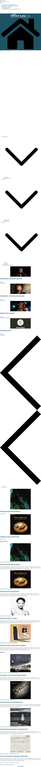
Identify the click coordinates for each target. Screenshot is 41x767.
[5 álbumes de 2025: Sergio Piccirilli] (20, 579)
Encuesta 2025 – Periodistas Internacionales (10, 5)
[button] (21, 176)
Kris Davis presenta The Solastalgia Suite (11, 702)
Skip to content (3, 0)
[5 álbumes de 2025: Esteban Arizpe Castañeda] (20, 633)
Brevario (3, 222)
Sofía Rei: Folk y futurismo (7, 6)
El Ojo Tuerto (6, 221)
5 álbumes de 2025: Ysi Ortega (8, 618)
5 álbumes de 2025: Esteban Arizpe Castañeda (12, 645)
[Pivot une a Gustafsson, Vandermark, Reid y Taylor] (20, 744)
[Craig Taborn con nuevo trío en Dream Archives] (20, 663)
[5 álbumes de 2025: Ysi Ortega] (20, 606)
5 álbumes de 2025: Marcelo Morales (10, 511)
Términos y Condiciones (9, 764)
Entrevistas (6, 177)
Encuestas (6, 263)
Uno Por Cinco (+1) (7, 178)
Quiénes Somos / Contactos (7, 265)
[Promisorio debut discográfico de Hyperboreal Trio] (20, 717)
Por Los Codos (4, 136)
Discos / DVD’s (6, 220)
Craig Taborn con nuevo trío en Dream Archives (11, 9)
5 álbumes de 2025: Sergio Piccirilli (9, 536)
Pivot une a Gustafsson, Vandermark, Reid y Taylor (14, 756)
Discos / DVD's (2, 513)
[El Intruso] (20, 49)
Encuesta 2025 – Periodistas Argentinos (9, 4)
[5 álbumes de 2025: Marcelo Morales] (20, 552)
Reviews (3, 179)
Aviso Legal (2, 764)
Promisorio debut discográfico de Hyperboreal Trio (14, 729)
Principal (5, 262)
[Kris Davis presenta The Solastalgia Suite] (20, 690)
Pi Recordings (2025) (6, 8)
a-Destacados (2, 283)
